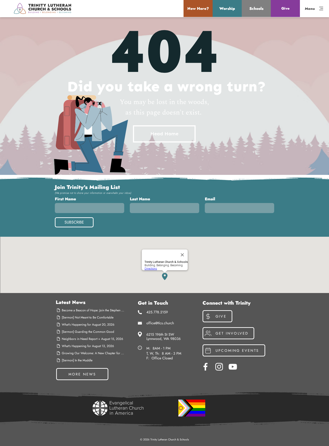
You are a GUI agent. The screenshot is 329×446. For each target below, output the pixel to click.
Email (210, 199)
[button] (198, 8)
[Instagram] (219, 367)
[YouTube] (233, 367)
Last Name (140, 199)
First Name (65, 199)
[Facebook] (205, 367)
